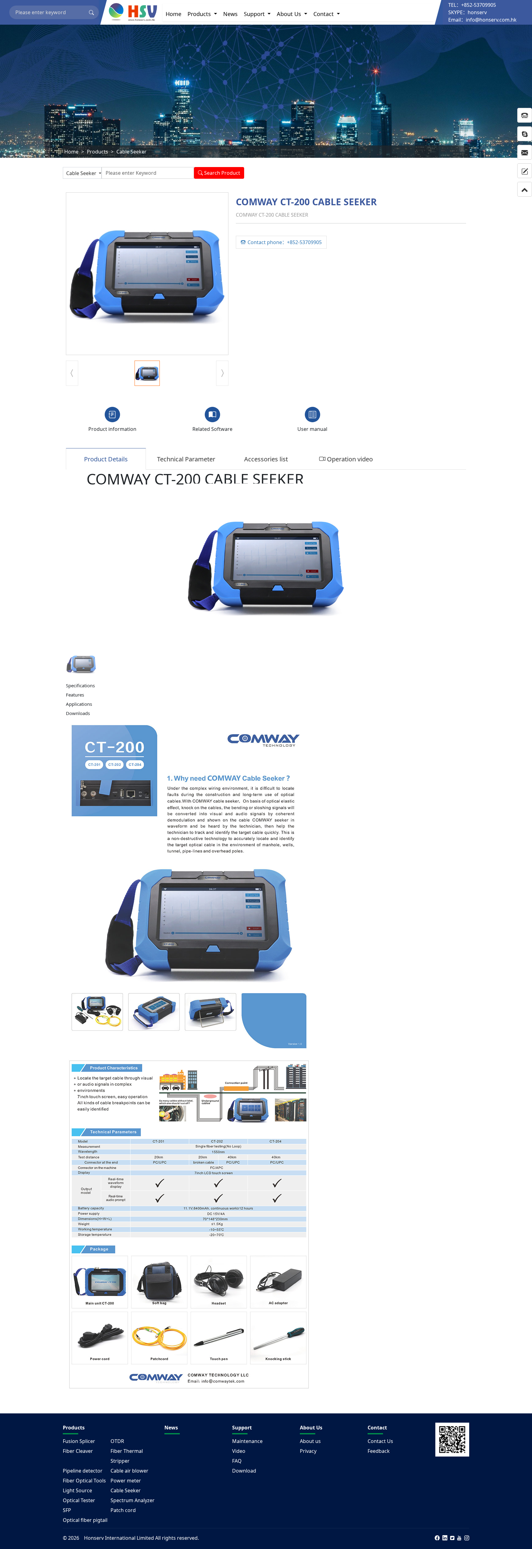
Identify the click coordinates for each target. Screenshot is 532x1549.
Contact (324, 14)
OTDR (117, 1441)
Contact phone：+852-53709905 (285, 242)
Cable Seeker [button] (82, 173)
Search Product (221, 173)
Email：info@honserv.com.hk (482, 19)
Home (173, 14)
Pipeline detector (83, 1470)
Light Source (77, 1490)
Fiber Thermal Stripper (127, 1456)
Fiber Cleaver (78, 1451)
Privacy (308, 1451)
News (230, 14)
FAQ (237, 1460)
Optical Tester (79, 1500)
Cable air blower (129, 1470)
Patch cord (123, 1510)
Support (255, 14)
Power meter (126, 1480)
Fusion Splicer (79, 1441)
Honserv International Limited (119, 1538)
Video (238, 1451)
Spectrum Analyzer (133, 1500)
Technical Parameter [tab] (186, 459)
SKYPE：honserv (467, 12)
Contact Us (380, 1441)
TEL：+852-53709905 (472, 5)
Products (199, 14)
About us (310, 1441)
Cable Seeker (131, 151)
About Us (290, 14)
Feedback (379, 1451)
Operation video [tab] (349, 459)
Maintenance (247, 1441)
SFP (67, 1510)
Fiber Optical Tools (84, 1480)
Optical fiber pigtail (85, 1520)
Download (244, 1470)
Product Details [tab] (106, 459)
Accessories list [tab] (266, 459)
